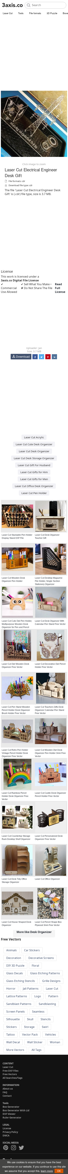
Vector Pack (30, 1034)
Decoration (13, 958)
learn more (47, 1171)
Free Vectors (10, 1074)
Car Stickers (32, 950)
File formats (35, 13)
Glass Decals (14, 973)
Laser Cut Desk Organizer (34, 451)
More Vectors (15, 1050)
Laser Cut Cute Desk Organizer (34, 444)
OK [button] (59, 1171)
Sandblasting (47, 1004)
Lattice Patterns (16, 996)
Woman (55, 1042)
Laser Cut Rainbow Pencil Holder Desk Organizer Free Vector (15, 796)
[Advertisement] (34, 51)
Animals (11, 950)
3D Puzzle (52, 13)
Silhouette (13, 1019)
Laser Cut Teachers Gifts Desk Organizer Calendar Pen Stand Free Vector (49, 710)
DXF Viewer (9, 1113)
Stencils (46, 1019)
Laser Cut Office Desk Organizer (34, 486)
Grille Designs (51, 981)
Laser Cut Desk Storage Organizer (34, 458)
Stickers (11, 1027)
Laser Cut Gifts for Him (34, 472)
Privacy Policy (10, 1132)
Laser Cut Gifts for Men (34, 479)
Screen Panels (15, 1011)
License (7, 1128)
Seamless (38, 1011)
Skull (30, 1019)
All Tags (36, 1050)
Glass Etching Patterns (45, 973)
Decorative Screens (41, 958)
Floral (35, 965)
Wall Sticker (35, 1042)
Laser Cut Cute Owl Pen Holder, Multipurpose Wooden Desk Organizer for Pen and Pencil (17, 624)
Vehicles (50, 1034)
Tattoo (10, 1034)
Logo (37, 996)
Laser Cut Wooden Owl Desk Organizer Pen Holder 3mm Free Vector (50, 753)
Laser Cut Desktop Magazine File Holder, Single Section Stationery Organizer (48, 581)
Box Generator (11, 1106)
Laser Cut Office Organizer (47, 879)
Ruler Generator (12, 1117)
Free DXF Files (10, 1070)
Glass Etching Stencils (20, 981)
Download (23, 357)
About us (8, 1088)
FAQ (5, 1092)
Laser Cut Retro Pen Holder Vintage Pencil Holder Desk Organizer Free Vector (15, 753)
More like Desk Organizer (34, 932)
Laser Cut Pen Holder (34, 493)
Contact (7, 1095)
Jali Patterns (31, 988)
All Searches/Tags (12, 1077)
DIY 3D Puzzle (15, 965)
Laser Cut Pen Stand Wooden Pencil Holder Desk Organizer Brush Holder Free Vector (16, 710)
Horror (11, 988)
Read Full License (60, 288)
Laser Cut (8, 13)
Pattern (53, 996)
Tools (21, 13)
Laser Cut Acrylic (34, 437)
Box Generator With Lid (16, 1110)
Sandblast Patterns (18, 1004)
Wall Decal (13, 1042)
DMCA (6, 1135)
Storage (29, 1027)
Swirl (45, 1027)
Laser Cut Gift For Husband (34, 465)
